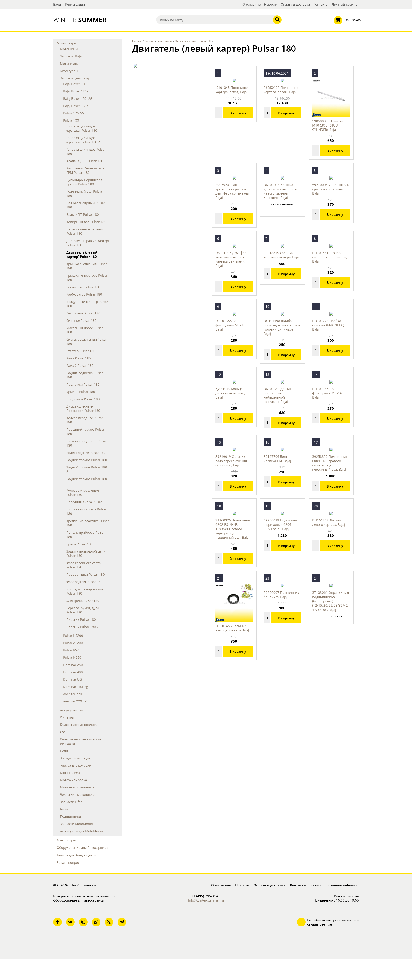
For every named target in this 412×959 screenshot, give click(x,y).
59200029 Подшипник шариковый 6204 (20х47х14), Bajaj (281, 524)
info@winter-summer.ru (206, 900)
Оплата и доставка (295, 4)
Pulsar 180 (205, 40)
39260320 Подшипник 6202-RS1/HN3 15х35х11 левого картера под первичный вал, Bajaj (233, 528)
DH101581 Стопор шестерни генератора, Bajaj (329, 257)
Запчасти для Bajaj (185, 40)
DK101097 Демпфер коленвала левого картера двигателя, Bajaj (230, 259)
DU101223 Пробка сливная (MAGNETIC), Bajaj (328, 325)
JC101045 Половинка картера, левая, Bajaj (231, 89)
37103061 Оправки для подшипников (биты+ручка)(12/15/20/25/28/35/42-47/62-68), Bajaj (330, 601)
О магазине (251, 4)
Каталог (149, 40)
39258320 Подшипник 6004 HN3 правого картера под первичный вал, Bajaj (330, 462)
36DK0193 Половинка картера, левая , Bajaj (281, 89)
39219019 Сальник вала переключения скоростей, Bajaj (231, 460)
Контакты (320, 4)
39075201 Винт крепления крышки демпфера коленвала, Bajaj (232, 191)
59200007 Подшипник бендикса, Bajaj (281, 594)
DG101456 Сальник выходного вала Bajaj (232, 628)
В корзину (238, 113)
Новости (270, 4)
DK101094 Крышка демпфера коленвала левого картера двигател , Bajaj (280, 191)
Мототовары (164, 40)
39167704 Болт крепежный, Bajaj (277, 458)
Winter (80, 19)
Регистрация (75, 4)
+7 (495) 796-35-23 (206, 896)
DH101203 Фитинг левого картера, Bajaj (328, 522)
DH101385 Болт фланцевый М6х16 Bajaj (230, 325)
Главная (136, 40)
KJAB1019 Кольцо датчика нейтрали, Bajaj (230, 393)
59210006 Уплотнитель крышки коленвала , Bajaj (330, 189)
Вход (57, 4)
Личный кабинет (345, 4)
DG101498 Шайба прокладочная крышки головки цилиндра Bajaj (282, 327)
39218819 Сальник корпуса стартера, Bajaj (282, 255)
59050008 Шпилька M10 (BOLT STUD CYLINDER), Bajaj (327, 125)
